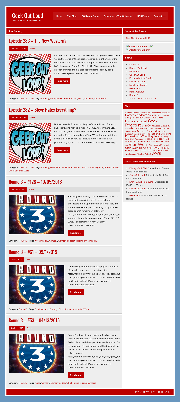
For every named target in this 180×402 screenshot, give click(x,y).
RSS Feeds (143, 16)
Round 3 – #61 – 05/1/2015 (33, 251)
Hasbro (69, 167)
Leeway (166, 392)
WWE (156, 153)
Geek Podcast (70, 98)
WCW (167, 151)
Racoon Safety (111, 167)
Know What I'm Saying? (141, 181)
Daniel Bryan (154, 115)
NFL (159, 131)
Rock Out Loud (137, 91)
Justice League (160, 126)
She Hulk (88, 98)
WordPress (152, 392)
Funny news (56, 98)
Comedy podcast (66, 240)
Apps (37, 383)
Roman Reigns (139, 141)
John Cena (147, 125)
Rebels (132, 139)
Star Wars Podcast (159, 145)
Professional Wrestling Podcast (144, 136)
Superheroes (100, 98)
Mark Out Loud (137, 81)
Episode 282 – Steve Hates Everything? (42, 109)
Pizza (61, 309)
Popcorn (69, 309)
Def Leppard (130, 118)
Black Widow (41, 309)
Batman (128, 112)
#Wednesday (41, 240)
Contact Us (159, 16)
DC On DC (134, 64)
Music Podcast (147, 131)
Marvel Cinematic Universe (151, 128)
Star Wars (24, 170)
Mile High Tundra (138, 84)
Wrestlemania (130, 154)
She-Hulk (13, 170)
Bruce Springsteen (153, 113)
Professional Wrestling (159, 133)
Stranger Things (146, 151)
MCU (80, 98)
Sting (137, 151)
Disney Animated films (153, 118)
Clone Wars (166, 113)
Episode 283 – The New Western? (38, 40)
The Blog (71, 16)
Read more (62, 80)
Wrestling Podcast (144, 154)
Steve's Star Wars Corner (142, 98)
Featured (134, 71)
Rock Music (139, 139)
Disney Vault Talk (138, 68)
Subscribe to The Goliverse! (118, 16)
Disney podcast (136, 121)
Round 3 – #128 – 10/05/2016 (35, 181)
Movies (133, 132)
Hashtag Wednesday (86, 240)
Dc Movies (165, 115)
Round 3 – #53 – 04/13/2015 (34, 320)
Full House (73, 383)
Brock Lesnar (139, 112)
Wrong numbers (88, 383)
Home (59, 16)
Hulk (84, 167)
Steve (32, 48)
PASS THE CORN (140, 134)
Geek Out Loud (27, 15)
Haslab (77, 167)
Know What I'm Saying (141, 78)
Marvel (135, 128)
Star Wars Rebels (136, 148)
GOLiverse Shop (90, 16)
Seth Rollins (150, 141)
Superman (158, 150)
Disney (139, 117)
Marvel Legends (95, 167)
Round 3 (23, 240)
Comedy (45, 98)
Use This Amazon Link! (138, 38)
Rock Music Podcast (154, 138)
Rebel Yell (134, 88)
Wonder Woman (83, 309)
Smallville (159, 141)
